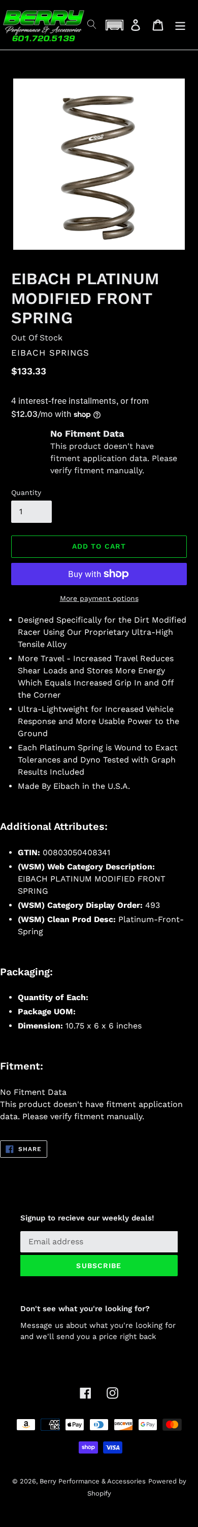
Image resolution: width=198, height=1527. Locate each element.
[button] (114, 25)
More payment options (99, 598)
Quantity (26, 492)
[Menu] (180, 25)
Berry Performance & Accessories (93, 1481)
